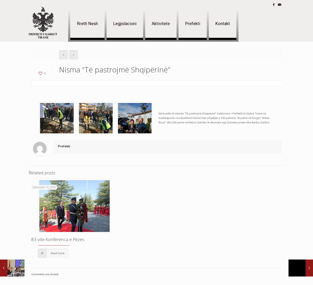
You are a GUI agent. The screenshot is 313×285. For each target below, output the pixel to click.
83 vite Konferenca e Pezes (57, 239)
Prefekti (64, 146)
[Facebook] (273, 5)
